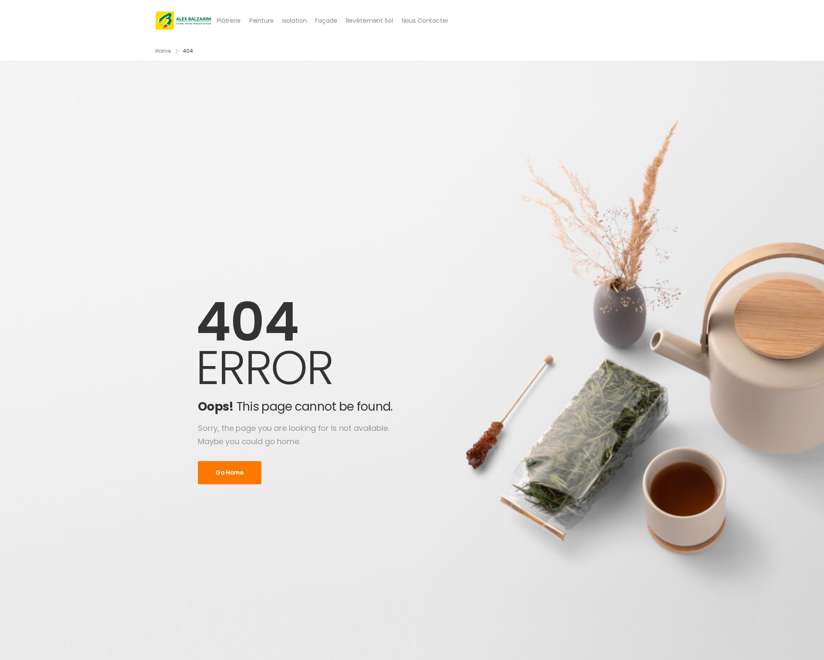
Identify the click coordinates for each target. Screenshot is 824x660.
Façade (326, 20)
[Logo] (183, 21)
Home (163, 50)
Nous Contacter (425, 20)
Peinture (261, 20)
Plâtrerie (229, 20)
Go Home (229, 473)
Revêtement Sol (369, 20)
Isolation (294, 20)
